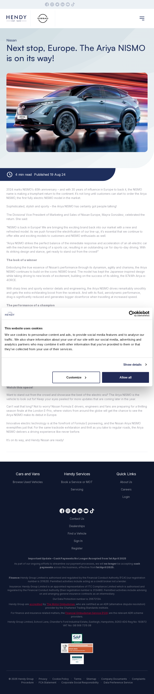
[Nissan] (42, 18)
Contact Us (77, 518)
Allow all (126, 377)
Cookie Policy (60, 678)
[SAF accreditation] (77, 638)
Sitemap (91, 678)
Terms (77, 678)
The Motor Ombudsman (61, 604)
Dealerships (77, 526)
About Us (126, 482)
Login (126, 496)
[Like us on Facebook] (47, 4)
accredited (35, 604)
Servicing (77, 489)
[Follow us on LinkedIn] (63, 4)
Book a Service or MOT (77, 482)
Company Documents (114, 678)
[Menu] (142, 18)
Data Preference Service (118, 682)
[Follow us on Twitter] (57, 4)
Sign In (78, 541)
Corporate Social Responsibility (80, 682)
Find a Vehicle (77, 533)
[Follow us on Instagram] (52, 4)
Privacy (43, 678)
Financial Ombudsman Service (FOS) (86, 612)
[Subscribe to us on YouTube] (68, 4)
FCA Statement (47, 682)
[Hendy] (16, 18)
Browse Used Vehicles (28, 482)
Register (77, 548)
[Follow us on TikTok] (73, 4)
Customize (73, 377)
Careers (126, 489)
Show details (132, 364)
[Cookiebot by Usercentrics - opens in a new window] (131, 314)
